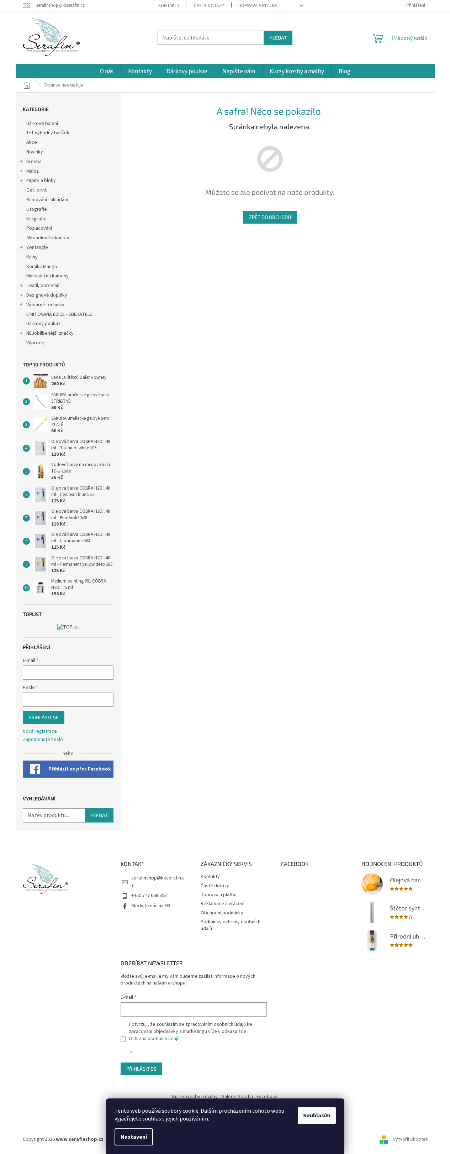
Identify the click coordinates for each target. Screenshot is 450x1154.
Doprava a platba (257, 5)
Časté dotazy (209, 5)
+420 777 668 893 (149, 895)
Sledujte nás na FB (150, 905)
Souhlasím (316, 1115)
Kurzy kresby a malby (195, 1096)
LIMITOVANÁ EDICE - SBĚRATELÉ (59, 314)
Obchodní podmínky (222, 913)
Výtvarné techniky (45, 304)
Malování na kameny (47, 276)
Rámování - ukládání (47, 199)
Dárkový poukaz (43, 323)
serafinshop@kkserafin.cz (158, 881)
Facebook (267, 1096)
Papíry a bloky (41, 180)
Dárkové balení (42, 123)
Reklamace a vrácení (222, 903)
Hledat (278, 38)
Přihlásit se (43, 717)
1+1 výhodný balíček (47, 132)
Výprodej (36, 342)
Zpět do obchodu (270, 217)
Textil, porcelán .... (45, 285)
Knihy (32, 257)
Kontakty (169, 5)
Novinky (34, 152)
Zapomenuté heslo (43, 739)
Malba (32, 171)
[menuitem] (107, 71)
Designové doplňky (46, 295)
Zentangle (37, 247)
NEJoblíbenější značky (50, 333)
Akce (32, 142)
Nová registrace (40, 731)
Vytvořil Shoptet (410, 1139)
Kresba (34, 161)
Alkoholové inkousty (47, 237)
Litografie (36, 209)
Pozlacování (39, 228)
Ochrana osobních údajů (155, 1038)
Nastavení (134, 1137)
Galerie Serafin (237, 1096)
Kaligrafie (36, 219)
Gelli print (36, 190)
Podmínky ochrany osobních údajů (230, 925)
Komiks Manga (41, 266)
